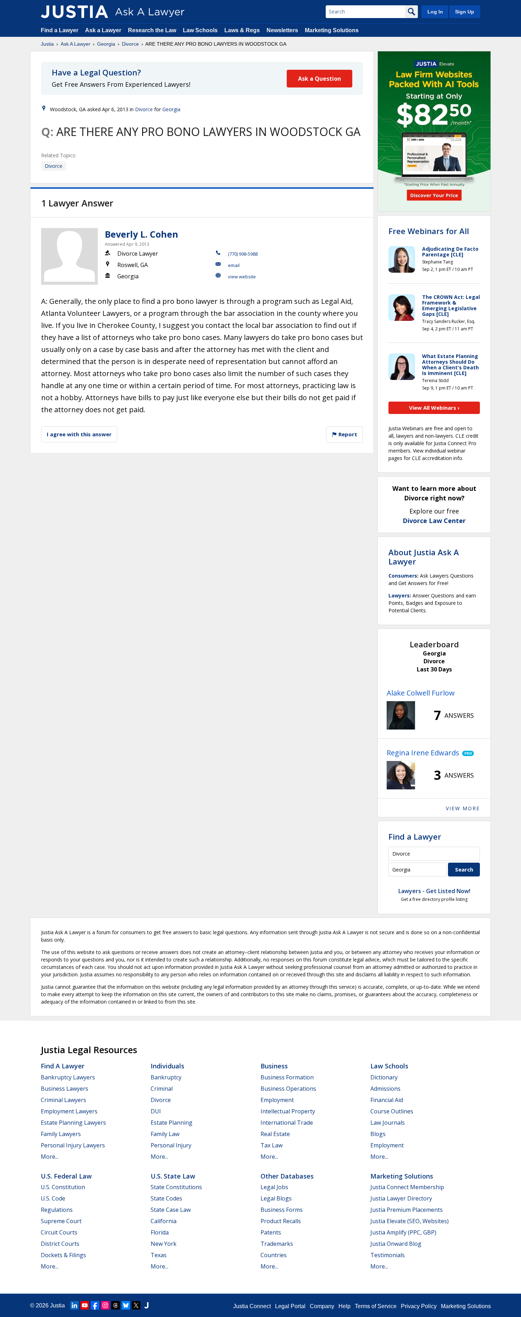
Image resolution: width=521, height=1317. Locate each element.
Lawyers (399, 595)
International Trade (286, 1122)
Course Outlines (391, 1111)
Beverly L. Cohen (141, 234)
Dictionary (384, 1077)
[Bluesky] (126, 1305)
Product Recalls (280, 1221)
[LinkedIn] (74, 1305)
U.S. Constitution (63, 1187)
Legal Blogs (276, 1198)
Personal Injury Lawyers (73, 1145)
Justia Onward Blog (395, 1244)
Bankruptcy (166, 1077)
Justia (47, 44)
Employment (277, 1100)
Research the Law (152, 30)
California (164, 1221)
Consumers (402, 575)
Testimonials (387, 1255)
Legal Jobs (274, 1187)
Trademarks (276, 1244)
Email (234, 265)
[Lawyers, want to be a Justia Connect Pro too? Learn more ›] (466, 753)
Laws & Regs (242, 30)
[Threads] (115, 1305)
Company (322, 1306)
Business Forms (281, 1210)
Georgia (106, 44)
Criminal (162, 1088)
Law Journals (387, 1122)
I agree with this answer (79, 434)
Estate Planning (171, 1122)
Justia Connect (252, 1306)
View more (463, 808)
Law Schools (200, 30)
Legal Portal (290, 1306)
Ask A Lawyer (75, 44)
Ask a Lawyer (104, 30)
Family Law (165, 1134)
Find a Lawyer (59, 30)
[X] (136, 1305)
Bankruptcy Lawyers (68, 1077)
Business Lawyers (64, 1088)
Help (344, 1306)
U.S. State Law (173, 1176)
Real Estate (275, 1134)
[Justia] (74, 11)
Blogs (378, 1134)
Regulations (57, 1210)
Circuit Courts (59, 1232)
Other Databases (287, 1176)
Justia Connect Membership (407, 1187)
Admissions (385, 1088)
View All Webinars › (434, 407)
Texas (159, 1255)
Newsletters (282, 30)
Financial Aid (386, 1100)
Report (347, 434)
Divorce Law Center (434, 520)
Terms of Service (376, 1306)
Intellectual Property (287, 1111)
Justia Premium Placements (406, 1210)
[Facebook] (95, 1305)
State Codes (166, 1198)
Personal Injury (171, 1145)
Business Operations (288, 1088)
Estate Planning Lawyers (73, 1122)
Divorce (130, 44)
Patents (270, 1232)
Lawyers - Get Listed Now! (434, 891)
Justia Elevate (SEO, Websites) (409, 1221)
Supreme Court (61, 1221)
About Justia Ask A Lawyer (423, 557)
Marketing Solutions (332, 30)
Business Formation (287, 1077)
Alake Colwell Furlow (421, 693)
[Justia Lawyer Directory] (146, 1305)
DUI (156, 1111)
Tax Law (271, 1145)
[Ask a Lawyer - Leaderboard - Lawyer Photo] (401, 715)
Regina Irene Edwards (423, 752)
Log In (435, 12)
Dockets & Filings (63, 1255)
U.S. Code (53, 1198)
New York (164, 1244)
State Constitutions (176, 1187)
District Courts (60, 1244)
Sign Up (464, 12)
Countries (273, 1255)
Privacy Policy (419, 1306)
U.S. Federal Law (66, 1176)
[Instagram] (105, 1305)
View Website (242, 276)
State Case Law (171, 1210)
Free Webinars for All (428, 230)
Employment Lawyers (69, 1111)
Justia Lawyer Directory (401, 1198)
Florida (160, 1232)
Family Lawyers (61, 1134)
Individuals (167, 1066)
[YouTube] (84, 1305)
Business (274, 1066)
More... (49, 1156)
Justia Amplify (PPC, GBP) (403, 1232)
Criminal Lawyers (63, 1100)
